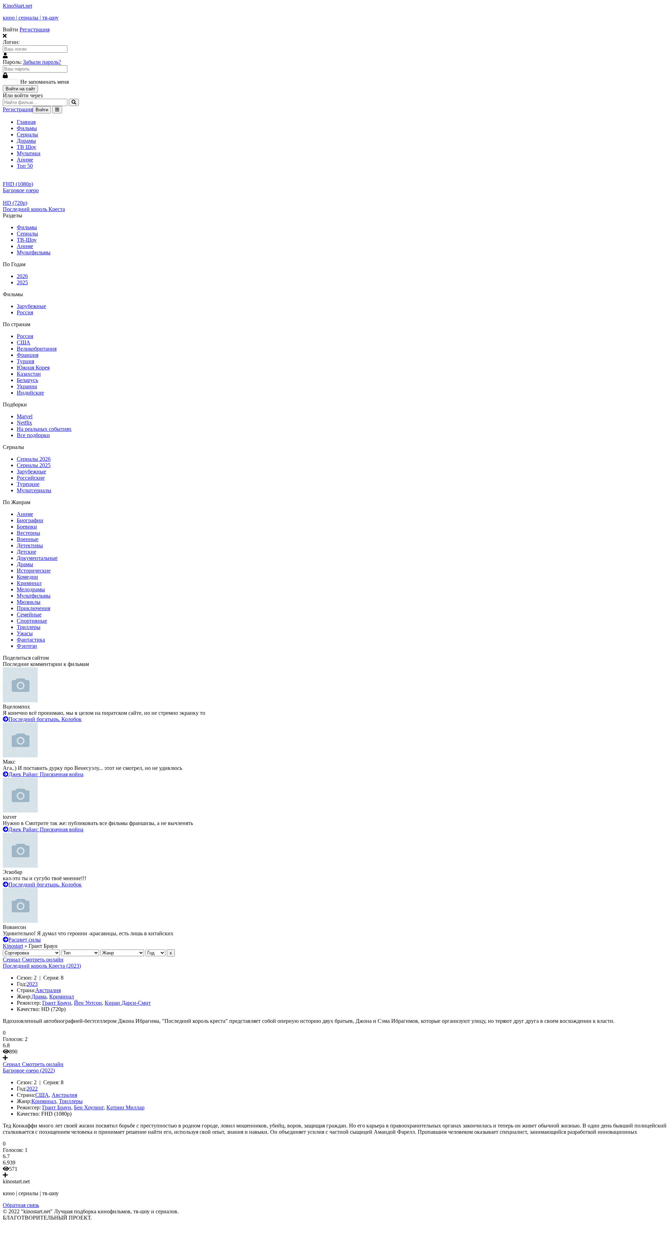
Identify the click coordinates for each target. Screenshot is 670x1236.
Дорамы (26, 141)
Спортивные (32, 621)
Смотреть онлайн (43, 959)
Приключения (33, 608)
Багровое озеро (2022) (29, 1070)
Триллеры (28, 627)
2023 (32, 984)
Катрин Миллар (125, 1107)
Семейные (29, 614)
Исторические (34, 571)
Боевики (27, 527)
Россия (25, 312)
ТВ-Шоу (27, 240)
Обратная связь (21, 1205)
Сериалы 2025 (34, 465)
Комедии (27, 577)
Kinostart (13, 946)
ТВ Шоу (26, 147)
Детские (26, 552)
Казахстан (29, 374)
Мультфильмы (34, 252)
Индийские (30, 393)
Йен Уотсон (88, 1003)
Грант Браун (56, 1003)
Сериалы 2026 (34, 459)
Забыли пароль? (42, 62)
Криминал (29, 583)
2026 (22, 276)
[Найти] (74, 102)
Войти (42, 109)
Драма (38, 996)
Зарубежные (31, 306)
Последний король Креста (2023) (42, 966)
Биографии (30, 520)
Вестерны (28, 533)
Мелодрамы (31, 589)
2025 (22, 282)
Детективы (30, 545)
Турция (25, 361)
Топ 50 (25, 166)
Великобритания (37, 349)
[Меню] (57, 109)
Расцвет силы (24, 940)
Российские (31, 478)
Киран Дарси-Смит (128, 1003)
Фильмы (27, 128)
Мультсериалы (34, 490)
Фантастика (31, 640)
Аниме (25, 160)
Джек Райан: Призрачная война (45, 774)
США (23, 342)
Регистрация (35, 29)
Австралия (48, 990)
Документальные (37, 558)
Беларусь (27, 380)
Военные (27, 539)
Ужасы (25, 633)
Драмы (25, 564)
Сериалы (27, 134)
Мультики (28, 153)
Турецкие (28, 484)
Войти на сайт (20, 88)
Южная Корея (33, 367)
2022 (32, 1089)
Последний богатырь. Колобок (45, 719)
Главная (26, 122)
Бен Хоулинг (89, 1107)
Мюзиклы (28, 602)
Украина (27, 386)
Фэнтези (27, 646)
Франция (27, 355)
